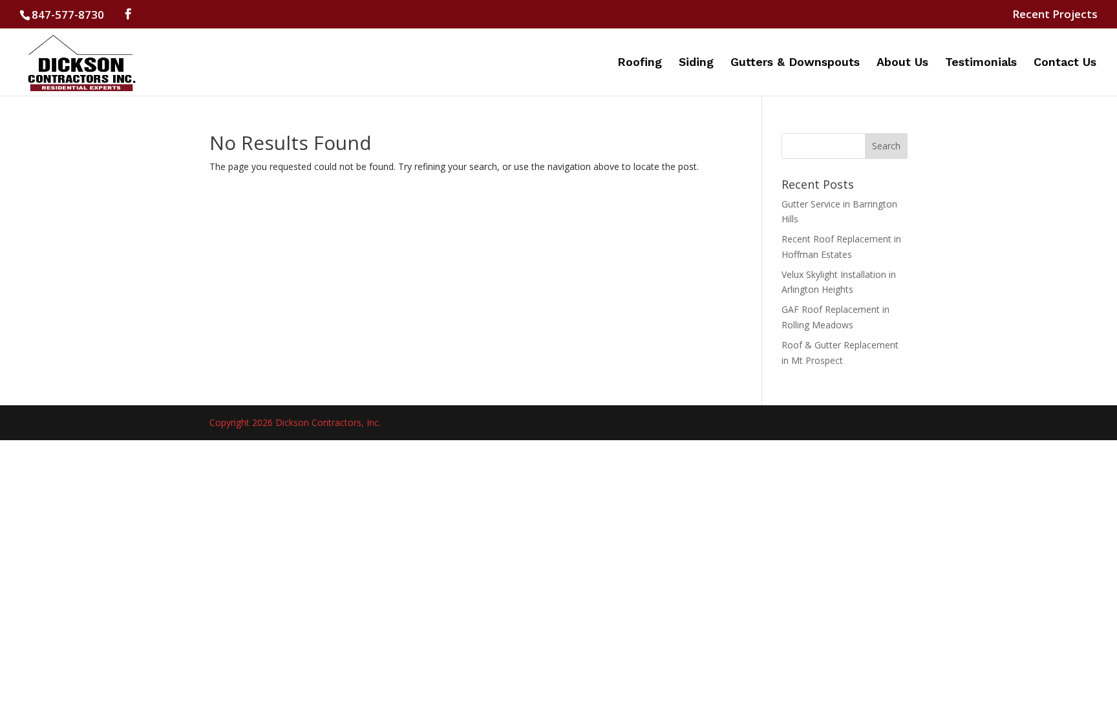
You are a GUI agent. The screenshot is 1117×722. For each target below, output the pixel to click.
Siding (696, 63)
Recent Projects (1055, 14)
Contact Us (1065, 63)
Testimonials (981, 63)
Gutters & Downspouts (795, 63)
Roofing (639, 63)
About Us (902, 63)
